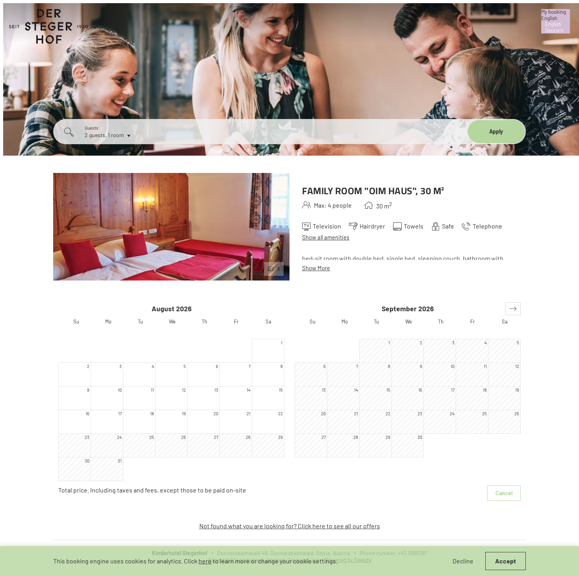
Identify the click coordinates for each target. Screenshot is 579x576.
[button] (513, 308)
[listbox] (555, 21)
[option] (555, 24)
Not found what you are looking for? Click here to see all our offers (289, 526)
